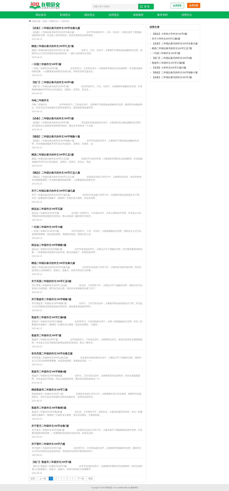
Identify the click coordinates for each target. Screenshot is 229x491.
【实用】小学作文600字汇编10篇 (169, 67)
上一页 (42, 478)
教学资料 (162, 14)
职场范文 (65, 14)
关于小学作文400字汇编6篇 (166, 38)
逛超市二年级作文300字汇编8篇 (168, 63)
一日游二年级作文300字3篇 (166, 53)
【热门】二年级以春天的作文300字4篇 (172, 58)
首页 (45, 21)
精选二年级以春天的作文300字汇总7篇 (172, 48)
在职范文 (108, 487)
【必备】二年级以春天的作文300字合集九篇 (175, 43)
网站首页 (41, 14)
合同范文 (114, 14)
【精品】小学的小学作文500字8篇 (169, 34)
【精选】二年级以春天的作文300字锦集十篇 (175, 72)
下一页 (80, 478)
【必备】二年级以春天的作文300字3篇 (172, 77)
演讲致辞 (138, 14)
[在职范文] (45, 6)
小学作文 (65, 21)
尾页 (90, 478)
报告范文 (89, 14)
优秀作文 (186, 14)
